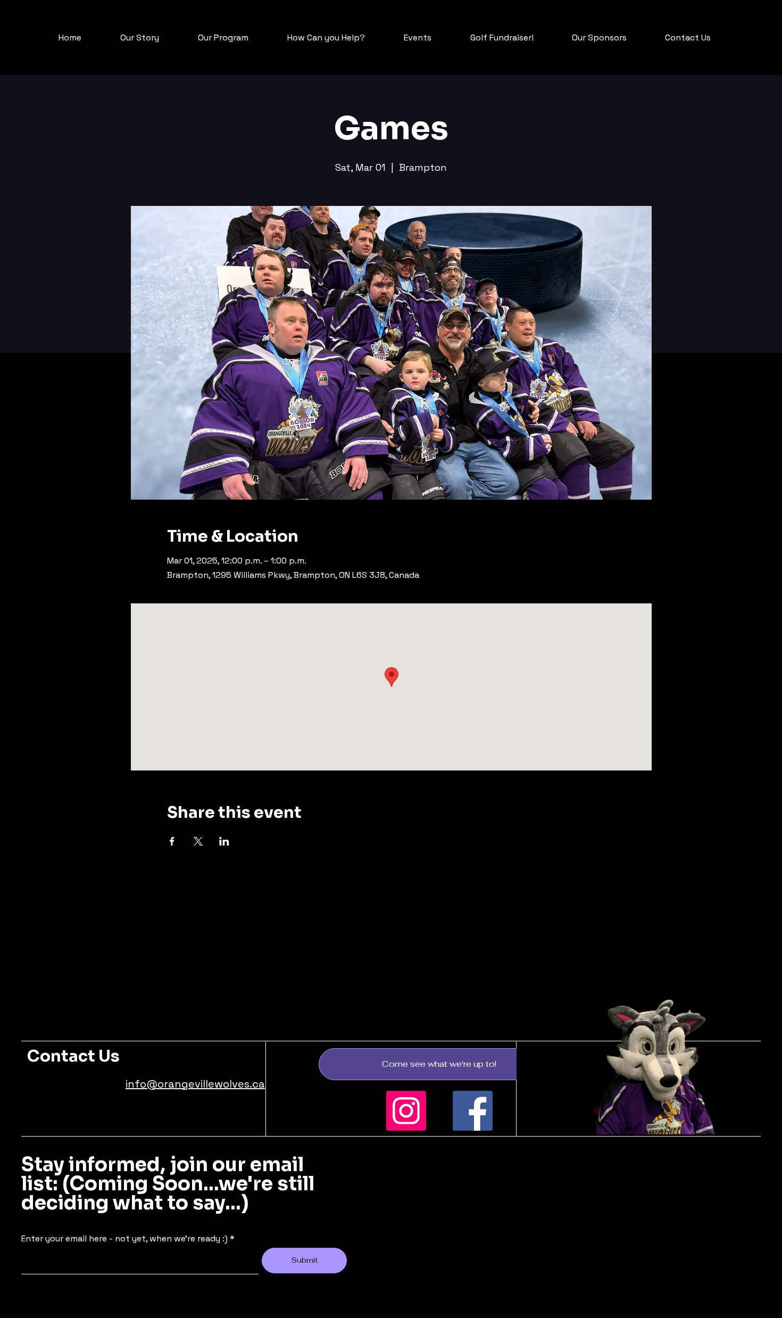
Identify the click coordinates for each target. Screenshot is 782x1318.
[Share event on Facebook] (172, 841)
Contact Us (73, 1056)
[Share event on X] (198, 841)
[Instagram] (406, 1111)
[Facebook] (473, 1111)
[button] (439, 1064)
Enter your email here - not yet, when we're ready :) (124, 1238)
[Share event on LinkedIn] (224, 841)
